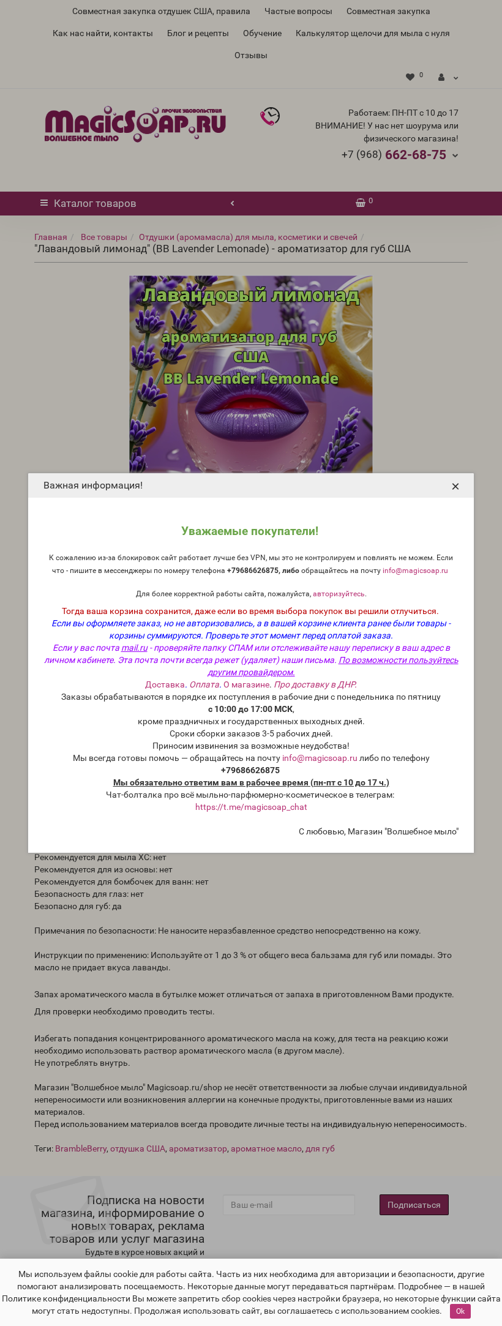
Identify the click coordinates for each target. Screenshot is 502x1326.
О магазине (246, 684)
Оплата (204, 684)
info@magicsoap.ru (415, 570)
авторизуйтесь (339, 594)
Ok (460, 1311)
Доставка (165, 684)
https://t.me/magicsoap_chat (251, 807)
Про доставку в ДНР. (315, 684)
